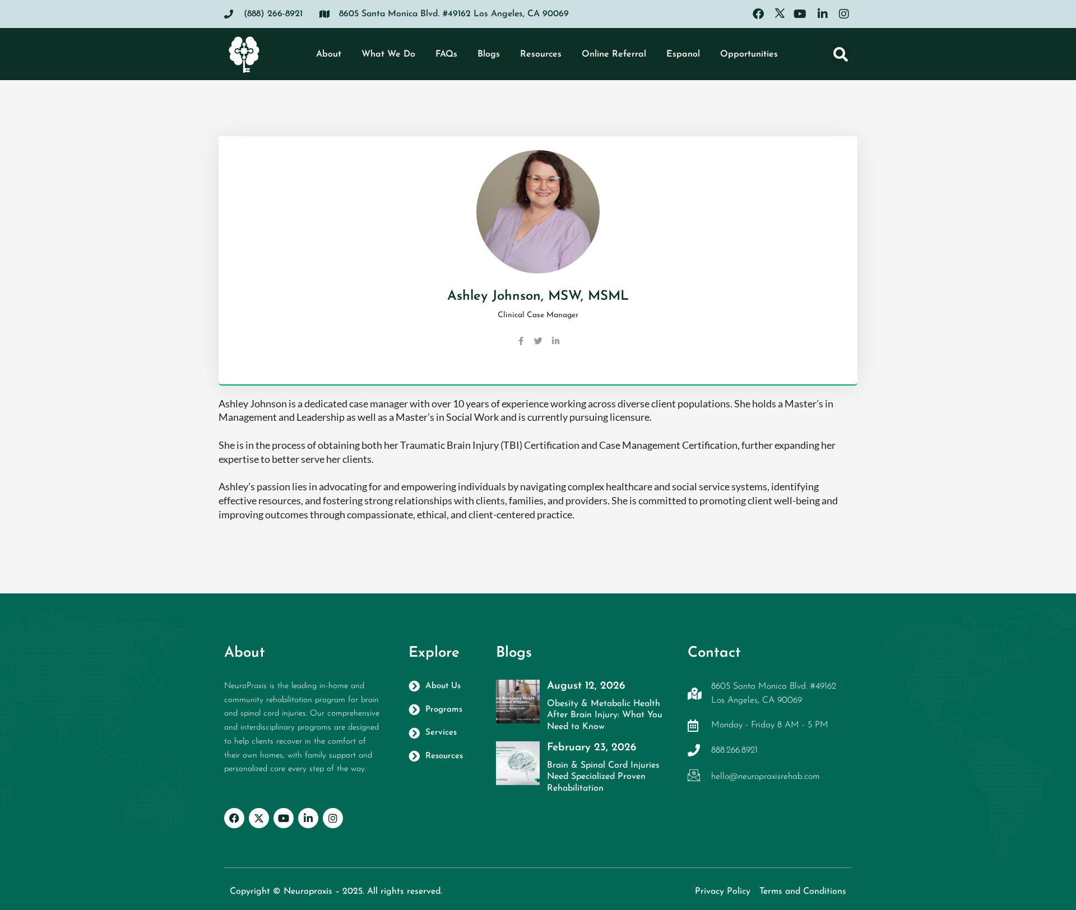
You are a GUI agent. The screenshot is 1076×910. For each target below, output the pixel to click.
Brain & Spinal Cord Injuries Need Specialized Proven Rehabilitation (603, 777)
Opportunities (749, 54)
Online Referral (614, 54)
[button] (840, 54)
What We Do (388, 54)
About (328, 54)
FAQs (446, 54)
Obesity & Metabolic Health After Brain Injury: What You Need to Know (604, 715)
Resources (541, 54)
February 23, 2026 (591, 747)
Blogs (488, 54)
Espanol (683, 54)
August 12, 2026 (586, 686)
